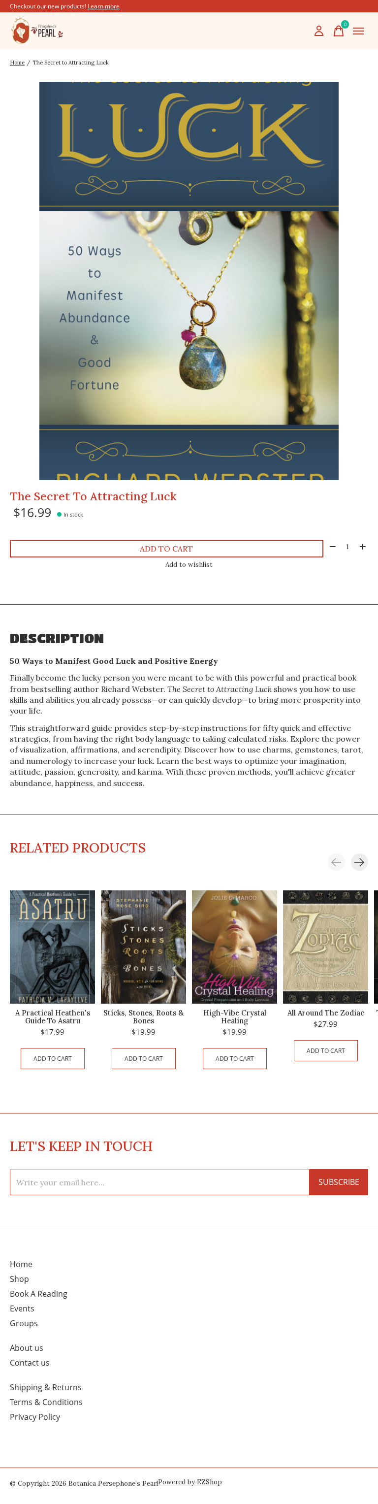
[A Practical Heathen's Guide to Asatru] (52, 947)
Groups (24, 1323)
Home (21, 1264)
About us (26, 1347)
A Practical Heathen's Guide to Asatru (52, 1017)
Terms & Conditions (46, 1402)
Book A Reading (38, 1293)
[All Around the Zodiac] (325, 947)
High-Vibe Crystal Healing (234, 1017)
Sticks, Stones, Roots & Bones (143, 1017)
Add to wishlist (189, 564)
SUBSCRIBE (338, 1182)
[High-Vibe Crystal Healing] (234, 947)
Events (22, 1308)
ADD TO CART (166, 549)
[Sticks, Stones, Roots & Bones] (143, 947)
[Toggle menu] (358, 31)
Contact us (30, 1362)
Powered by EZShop (190, 1482)
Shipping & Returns (46, 1387)
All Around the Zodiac (325, 1013)
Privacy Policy (35, 1416)
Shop (19, 1279)
